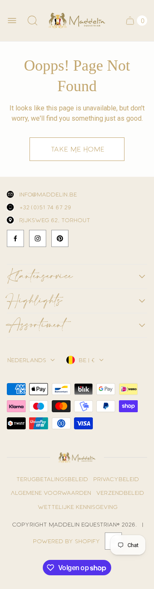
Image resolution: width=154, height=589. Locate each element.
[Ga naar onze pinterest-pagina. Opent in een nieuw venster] (59, 238)
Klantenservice (40, 276)
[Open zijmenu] (12, 20)
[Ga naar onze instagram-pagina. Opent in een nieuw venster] (37, 238)
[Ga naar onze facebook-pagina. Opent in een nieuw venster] (15, 238)
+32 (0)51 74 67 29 (45, 207)
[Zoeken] (32, 20)
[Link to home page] (77, 457)
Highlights (34, 301)
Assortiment (36, 325)
